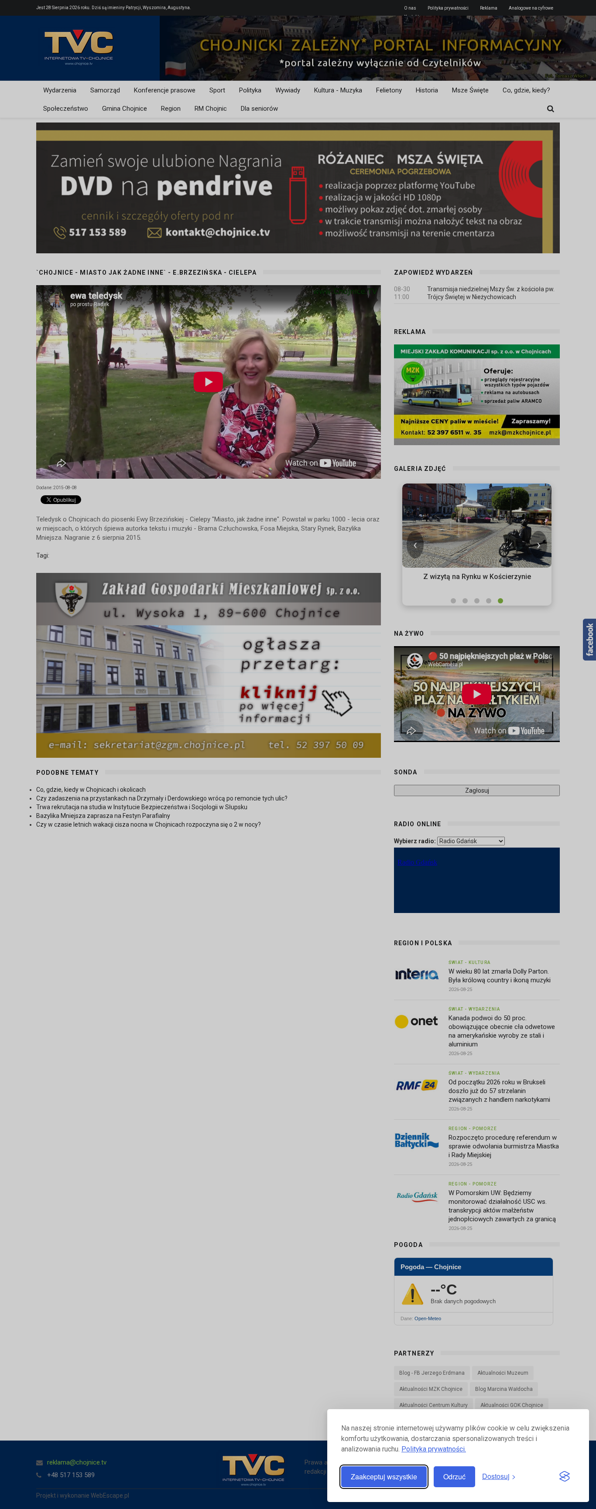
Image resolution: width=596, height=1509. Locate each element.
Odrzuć (454, 1477)
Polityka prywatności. (433, 1449)
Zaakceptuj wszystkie (384, 1477)
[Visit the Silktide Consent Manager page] (564, 1476)
